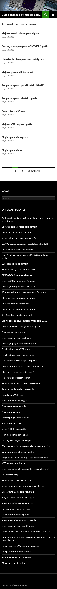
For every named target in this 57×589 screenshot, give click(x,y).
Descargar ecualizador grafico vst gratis (21, 326)
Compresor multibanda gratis (16, 551)
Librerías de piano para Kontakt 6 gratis (23, 59)
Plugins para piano (12, 150)
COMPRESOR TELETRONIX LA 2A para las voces (26, 531)
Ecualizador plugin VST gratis (16, 349)
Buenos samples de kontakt (15, 263)
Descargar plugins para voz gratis (18, 491)
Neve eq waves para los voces (16, 508)
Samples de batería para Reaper (17, 480)
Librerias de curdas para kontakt (17, 249)
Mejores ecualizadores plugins (16, 337)
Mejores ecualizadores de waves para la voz (23, 486)
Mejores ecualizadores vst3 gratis (18, 526)
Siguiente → (35, 171)
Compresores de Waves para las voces (20, 546)
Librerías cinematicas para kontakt (18, 232)
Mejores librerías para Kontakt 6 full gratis (22, 238)
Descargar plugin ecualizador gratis (19, 343)
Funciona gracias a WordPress (14, 585)
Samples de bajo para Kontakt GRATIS (20, 269)
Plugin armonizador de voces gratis (19, 497)
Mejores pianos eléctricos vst (17, 72)
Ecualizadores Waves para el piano (18, 355)
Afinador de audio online (14, 563)
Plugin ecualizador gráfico (14, 332)
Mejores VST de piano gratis (17, 124)
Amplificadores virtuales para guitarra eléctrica (25, 457)
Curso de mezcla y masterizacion (22, 14)
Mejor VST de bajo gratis (14, 429)
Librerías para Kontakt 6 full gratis (18, 298)
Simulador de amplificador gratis (18, 451)
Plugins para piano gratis (15, 137)
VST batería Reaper (11, 474)
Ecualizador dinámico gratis (15, 514)
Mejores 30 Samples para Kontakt (18, 280)
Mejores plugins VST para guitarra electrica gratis (26, 469)
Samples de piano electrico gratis (19, 98)
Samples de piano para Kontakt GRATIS (23, 85)
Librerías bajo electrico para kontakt (19, 226)
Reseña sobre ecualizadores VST (17, 315)
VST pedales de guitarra (13, 463)
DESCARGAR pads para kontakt (17, 275)
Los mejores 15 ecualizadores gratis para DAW (24, 320)
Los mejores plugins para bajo (16, 440)
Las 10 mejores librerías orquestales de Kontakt (25, 243)
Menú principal (53, 14)
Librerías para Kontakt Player (16, 303)
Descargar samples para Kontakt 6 (18, 286)
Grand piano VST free (13, 111)
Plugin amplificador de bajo (15, 434)
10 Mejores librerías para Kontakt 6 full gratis (24, 292)
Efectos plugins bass (11, 423)
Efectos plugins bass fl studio (16, 417)
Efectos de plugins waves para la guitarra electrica (26, 446)
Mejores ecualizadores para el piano (21, 33)
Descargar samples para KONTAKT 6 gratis (25, 46)
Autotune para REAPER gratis (16, 557)
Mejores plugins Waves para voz (17, 503)
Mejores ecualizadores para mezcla (19, 520)
